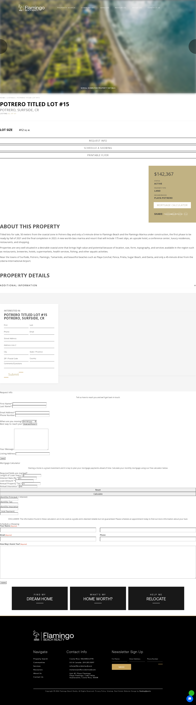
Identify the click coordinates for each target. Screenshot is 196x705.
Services (104, 8)
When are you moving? (11, 421)
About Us (137, 8)
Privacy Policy (100, 691)
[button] (189, 698)
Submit (13, 374)
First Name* (6, 403)
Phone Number (7, 415)
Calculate (98, 494)
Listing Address (7, 453)
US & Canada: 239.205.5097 (82, 662)
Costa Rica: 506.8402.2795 (82, 659)
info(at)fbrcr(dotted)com (81, 666)
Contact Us (154, 8)
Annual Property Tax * (11, 483)
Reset (98, 489)
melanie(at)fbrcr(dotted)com (83, 670)
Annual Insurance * (9, 486)
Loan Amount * (7, 480)
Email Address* (7, 412)
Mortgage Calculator (172, 205)
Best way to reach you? (11, 424)
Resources (120, 8)
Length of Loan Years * (11, 475)
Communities (88, 8)
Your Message (7, 449)
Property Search (66, 8)
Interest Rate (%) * (9, 478)
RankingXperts (145, 691)
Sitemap (110, 691)
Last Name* (6, 406)
